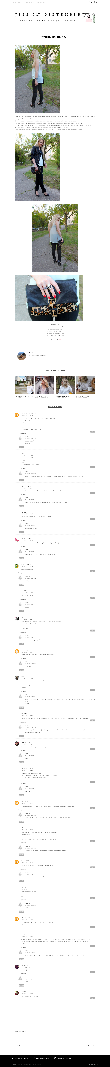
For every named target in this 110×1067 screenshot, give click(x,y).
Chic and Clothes (28, 414)
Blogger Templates (35, 1064)
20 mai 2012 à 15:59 (30, 438)
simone (24, 714)
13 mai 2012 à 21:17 (27, 488)
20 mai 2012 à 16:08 (30, 727)
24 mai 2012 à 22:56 (30, 905)
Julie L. (24, 934)
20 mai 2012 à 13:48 (27, 862)
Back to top (93, 1064)
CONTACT (21, 2)
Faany (23, 991)
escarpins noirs (28, 768)
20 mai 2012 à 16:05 (30, 604)
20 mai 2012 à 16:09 (30, 788)
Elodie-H (24, 965)
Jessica (32, 352)
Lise (23, 453)
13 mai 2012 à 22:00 (27, 540)
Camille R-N (26, 564)
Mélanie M (25, 918)
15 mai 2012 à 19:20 (27, 652)
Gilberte (25, 591)
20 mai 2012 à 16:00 (30, 473)
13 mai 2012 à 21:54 (27, 514)
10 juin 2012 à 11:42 (26, 993)
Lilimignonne (26, 538)
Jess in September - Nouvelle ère (84, 397)
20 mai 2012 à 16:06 (30, 663)
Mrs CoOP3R (26, 486)
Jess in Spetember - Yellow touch (63, 397)
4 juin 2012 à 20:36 (26, 967)
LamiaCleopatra (28, 742)
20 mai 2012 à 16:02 (30, 525)
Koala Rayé (25, 801)
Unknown (25, 650)
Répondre (93, 431)
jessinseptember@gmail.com (37, 355)
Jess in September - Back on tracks (43, 397)
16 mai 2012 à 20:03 (27, 715)
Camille (24, 676)
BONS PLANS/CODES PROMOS (35, 2)
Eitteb (24, 617)
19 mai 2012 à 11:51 (27, 829)
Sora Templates (23, 1064)
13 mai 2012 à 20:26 (27, 455)
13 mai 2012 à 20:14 (27, 415)
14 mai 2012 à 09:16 (27, 566)
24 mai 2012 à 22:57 (30, 952)
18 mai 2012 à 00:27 (27, 744)
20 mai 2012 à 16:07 (30, 696)
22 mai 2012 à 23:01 (27, 936)
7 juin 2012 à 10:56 (30, 979)
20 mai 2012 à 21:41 (27, 889)
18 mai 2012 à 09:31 (27, 803)
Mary (23, 828)
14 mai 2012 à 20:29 (27, 619)
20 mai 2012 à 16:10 (30, 848)
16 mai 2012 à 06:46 (27, 678)
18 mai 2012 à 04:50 (27, 770)
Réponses (23, 433)
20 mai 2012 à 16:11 (30, 874)
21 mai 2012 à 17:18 (27, 919)
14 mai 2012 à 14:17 (27, 593)
